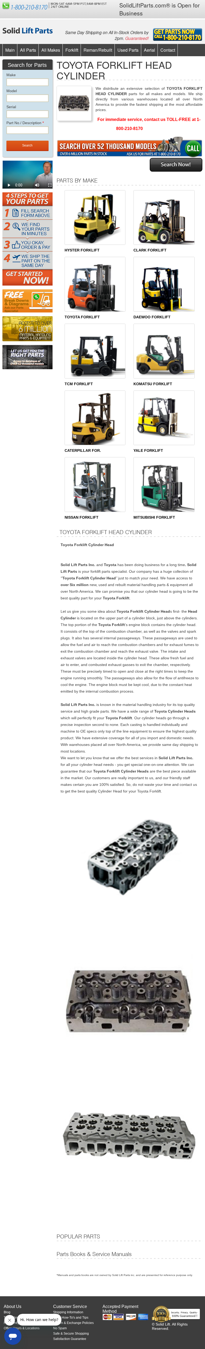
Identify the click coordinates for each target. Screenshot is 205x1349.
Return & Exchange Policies (73, 1323)
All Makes (50, 50)
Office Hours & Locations (22, 1328)
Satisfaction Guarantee (69, 1339)
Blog (7, 1312)
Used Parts (128, 50)
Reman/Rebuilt (98, 50)
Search (27, 145)
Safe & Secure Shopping (71, 1333)
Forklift (71, 50)
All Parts (28, 50)
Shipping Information (68, 1312)
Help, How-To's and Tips (70, 1317)
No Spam (60, 1328)
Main (10, 50)
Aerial (149, 50)
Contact (167, 50)
